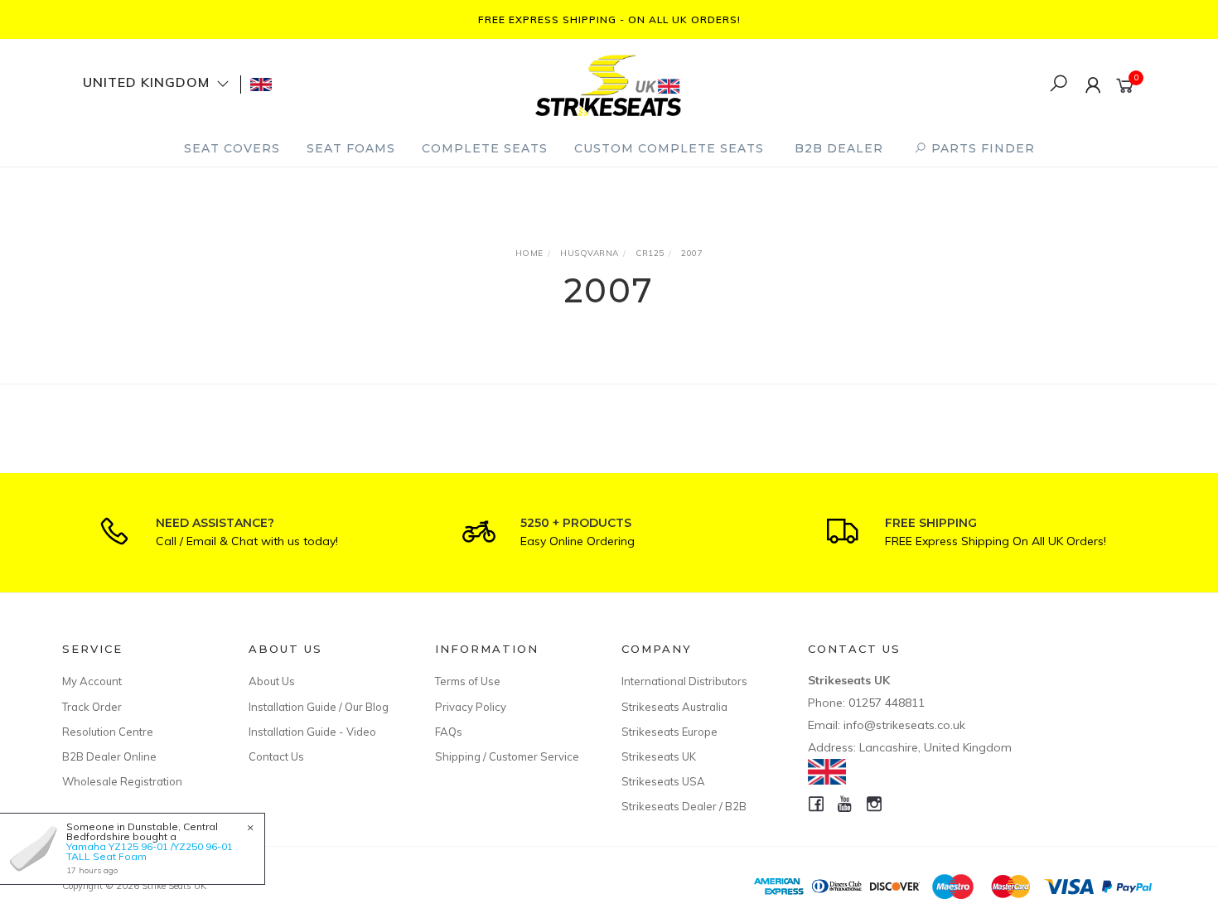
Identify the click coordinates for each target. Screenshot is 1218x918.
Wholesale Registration (122, 781)
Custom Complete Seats (669, 148)
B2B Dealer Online (109, 756)
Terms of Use (467, 681)
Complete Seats (485, 148)
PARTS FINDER (981, 148)
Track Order (92, 706)
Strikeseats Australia (674, 706)
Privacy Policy (470, 706)
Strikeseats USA (663, 781)
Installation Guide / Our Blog (319, 706)
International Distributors (684, 681)
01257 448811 (886, 702)
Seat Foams (351, 148)
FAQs (448, 731)
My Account (92, 681)
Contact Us (276, 756)
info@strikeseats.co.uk (904, 724)
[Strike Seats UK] (608, 83)
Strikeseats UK (658, 756)
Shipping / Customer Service (507, 756)
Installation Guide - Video (312, 731)
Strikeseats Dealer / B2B (684, 806)
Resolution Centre (107, 731)
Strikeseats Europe (669, 731)
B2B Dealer (839, 148)
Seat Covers (232, 148)
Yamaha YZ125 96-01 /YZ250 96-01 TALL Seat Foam (149, 851)
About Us (272, 681)
